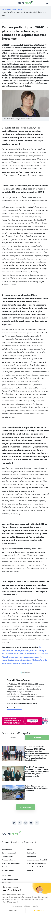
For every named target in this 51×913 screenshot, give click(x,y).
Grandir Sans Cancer (14, 9)
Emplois (30, 849)
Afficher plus (25, 807)
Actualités (5, 867)
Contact (30, 870)
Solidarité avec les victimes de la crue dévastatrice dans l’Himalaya (36, 788)
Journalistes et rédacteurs (36, 867)
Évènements (31, 856)
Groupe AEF (6, 883)
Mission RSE (6, 876)
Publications (31, 853)
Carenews (37, 737)
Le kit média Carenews (10, 879)
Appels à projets (8, 870)
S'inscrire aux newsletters (36, 863)
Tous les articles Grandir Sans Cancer (22, 703)
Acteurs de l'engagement (11, 863)
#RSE (3, 23)
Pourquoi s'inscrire (9, 860)
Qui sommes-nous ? (9, 853)
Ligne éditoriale (7, 856)
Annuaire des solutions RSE (37, 860)
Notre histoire (7, 849)
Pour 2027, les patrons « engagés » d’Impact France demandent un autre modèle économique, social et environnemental (37, 771)
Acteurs (13, 737)
